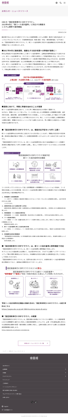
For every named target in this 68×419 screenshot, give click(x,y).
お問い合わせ (6, 397)
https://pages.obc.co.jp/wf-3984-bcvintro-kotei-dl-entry (24, 309)
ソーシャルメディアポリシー (10, 387)
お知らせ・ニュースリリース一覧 (34, 343)
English (6, 406)
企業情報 (5, 369)
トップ (4, 351)
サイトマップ (6, 379)
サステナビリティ (7, 376)
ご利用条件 (5, 383)
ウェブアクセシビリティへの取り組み (12, 394)
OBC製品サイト (8, 410)
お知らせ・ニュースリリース (16, 351)
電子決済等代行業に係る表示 (10, 390)
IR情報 (4, 372)
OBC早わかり (6, 365)
